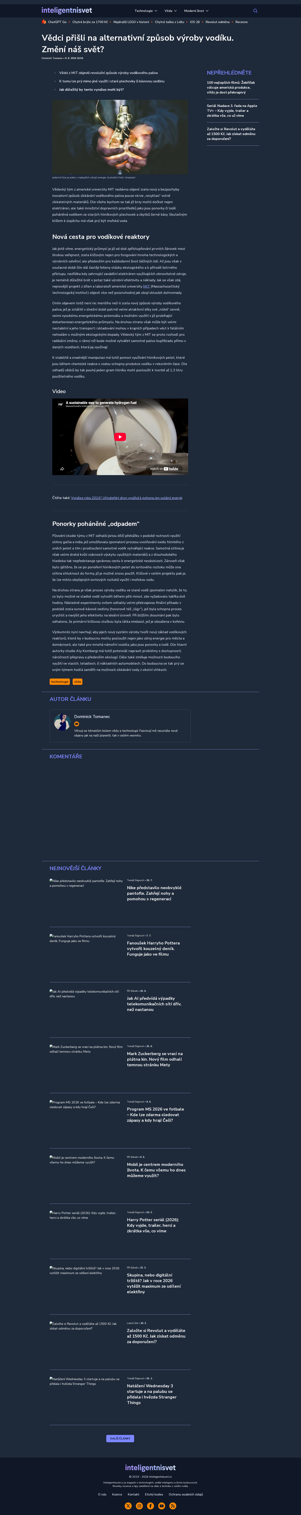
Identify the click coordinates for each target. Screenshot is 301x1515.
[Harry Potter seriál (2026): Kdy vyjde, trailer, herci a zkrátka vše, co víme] (86, 1231)
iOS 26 (195, 22)
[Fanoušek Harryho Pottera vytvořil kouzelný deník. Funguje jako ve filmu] (86, 954)
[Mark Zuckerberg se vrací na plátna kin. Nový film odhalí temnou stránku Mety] (86, 1065)
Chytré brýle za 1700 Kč (90, 22)
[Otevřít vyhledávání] (255, 11)
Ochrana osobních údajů (186, 1494)
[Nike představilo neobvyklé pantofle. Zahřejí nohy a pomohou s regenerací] (86, 899)
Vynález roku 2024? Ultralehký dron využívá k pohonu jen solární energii (126, 498)
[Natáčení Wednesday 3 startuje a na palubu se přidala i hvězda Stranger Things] (86, 1397)
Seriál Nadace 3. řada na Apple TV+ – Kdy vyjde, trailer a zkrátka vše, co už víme (232, 110)
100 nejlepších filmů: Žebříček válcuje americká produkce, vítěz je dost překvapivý (231, 87)
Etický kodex (154, 1494)
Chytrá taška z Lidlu (169, 22)
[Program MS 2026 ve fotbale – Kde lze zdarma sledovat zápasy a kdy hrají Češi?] (86, 1120)
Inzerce (117, 1494)
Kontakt (133, 1494)
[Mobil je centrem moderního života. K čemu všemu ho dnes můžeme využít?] (86, 1176)
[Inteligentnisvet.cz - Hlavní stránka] (67, 10)
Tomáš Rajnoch (135, 880)
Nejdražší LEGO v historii (131, 22)
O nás (102, 1494)
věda (77, 682)
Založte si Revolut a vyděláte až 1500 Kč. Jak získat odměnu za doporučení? (231, 134)
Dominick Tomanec (52, 58)
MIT (146, 286)
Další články (120, 1438)
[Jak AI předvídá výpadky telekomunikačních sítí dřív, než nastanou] (86, 1009)
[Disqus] (150, 810)
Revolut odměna (218, 22)
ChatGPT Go (57, 22)
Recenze (242, 22)
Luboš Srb (132, 1323)
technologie (59, 682)
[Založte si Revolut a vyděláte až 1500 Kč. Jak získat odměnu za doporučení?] (86, 1342)
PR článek (132, 991)
